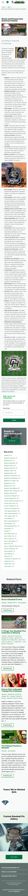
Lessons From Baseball (10, 508)
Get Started (12, 441)
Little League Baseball (10, 511)
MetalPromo (17, 891)
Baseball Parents (9, 473)
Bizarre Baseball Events (11, 599)
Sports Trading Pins (9, 548)
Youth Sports (8, 566)
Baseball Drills (8, 460)
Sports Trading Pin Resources (12, 546)
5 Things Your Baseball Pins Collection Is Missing (13, 632)
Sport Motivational (9, 533)
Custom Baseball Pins (10, 498)
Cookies (12, 882)
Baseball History (8, 465)
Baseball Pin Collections (11, 475)
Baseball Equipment (9, 463)
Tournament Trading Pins (11, 558)
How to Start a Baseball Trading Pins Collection (11, 690)
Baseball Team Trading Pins (12, 491)
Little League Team (9, 516)
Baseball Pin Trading (10, 480)
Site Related (7, 528)
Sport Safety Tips (9, 536)
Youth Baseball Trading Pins (13, 642)
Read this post (7, 610)
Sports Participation (10, 541)
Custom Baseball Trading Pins (12, 501)
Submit (14, 420)
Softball (6, 531)
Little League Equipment (11, 513)
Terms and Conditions (14, 884)
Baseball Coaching (9, 458)
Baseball (6, 455)
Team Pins (7, 556)
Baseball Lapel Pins (9, 468)
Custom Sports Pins (9, 503)
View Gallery (14, 857)
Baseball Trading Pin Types (14, 698)
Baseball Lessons (9, 470)
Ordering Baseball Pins (10, 526)
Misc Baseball (8, 523)
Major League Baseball (10, 521)
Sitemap (8, 882)
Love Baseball (8, 518)
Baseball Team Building (10, 488)
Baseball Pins (8, 483)
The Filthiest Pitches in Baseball (11, 747)
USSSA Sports (8, 563)
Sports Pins (7, 543)
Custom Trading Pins (10, 506)
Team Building (8, 553)
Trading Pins (7, 561)
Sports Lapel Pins (9, 538)
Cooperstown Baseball (10, 496)
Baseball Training (9, 493)
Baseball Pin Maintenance (11, 478)
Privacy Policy (18, 882)
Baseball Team (8, 486)
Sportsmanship (8, 551)
